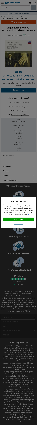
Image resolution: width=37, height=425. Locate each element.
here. (29, 214)
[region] (18, 212)
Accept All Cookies (18, 219)
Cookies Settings (18, 224)
